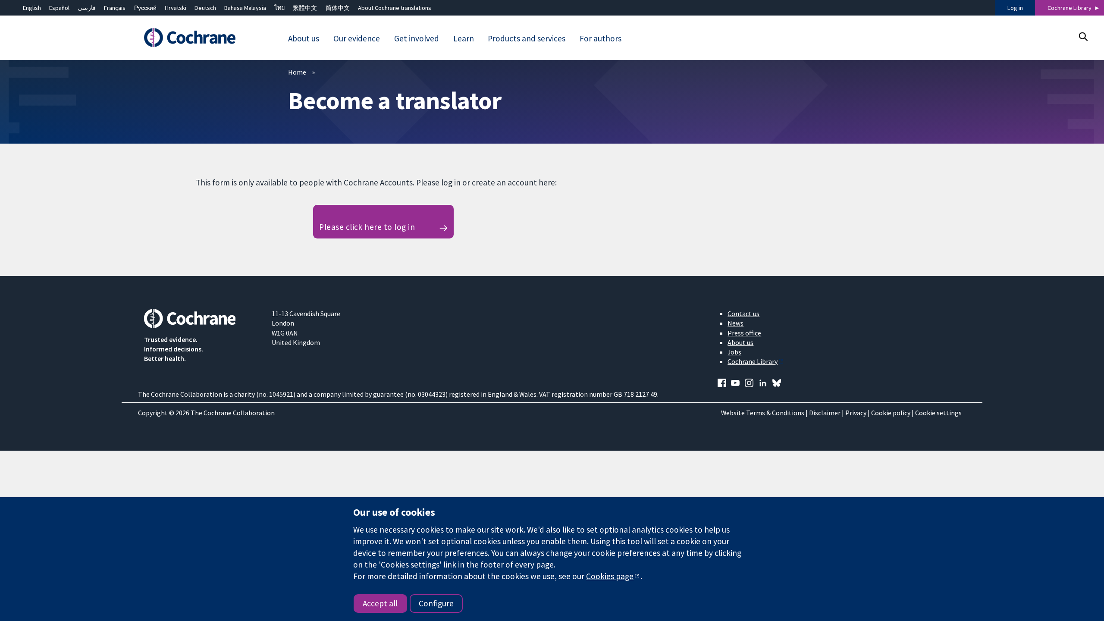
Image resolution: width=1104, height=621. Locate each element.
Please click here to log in (367, 227)
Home (297, 72)
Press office (744, 333)
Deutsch (205, 8)
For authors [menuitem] (600, 38)
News (735, 323)
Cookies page (610, 576)
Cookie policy (890, 412)
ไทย (279, 8)
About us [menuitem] (303, 38)
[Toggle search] (1083, 36)
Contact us (743, 313)
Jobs (734, 352)
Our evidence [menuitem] (356, 38)
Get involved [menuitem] (416, 38)
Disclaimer (825, 412)
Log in (1015, 8)
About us (740, 342)
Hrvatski (175, 8)
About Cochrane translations (394, 8)
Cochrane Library (1069, 8)
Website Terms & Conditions (762, 412)
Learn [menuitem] (463, 38)
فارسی (87, 8)
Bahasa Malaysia (245, 8)
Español (59, 8)
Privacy (855, 412)
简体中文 (338, 8)
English (32, 8)
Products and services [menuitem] (526, 38)
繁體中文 (305, 8)
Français (114, 8)
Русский (145, 8)
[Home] (201, 37)
